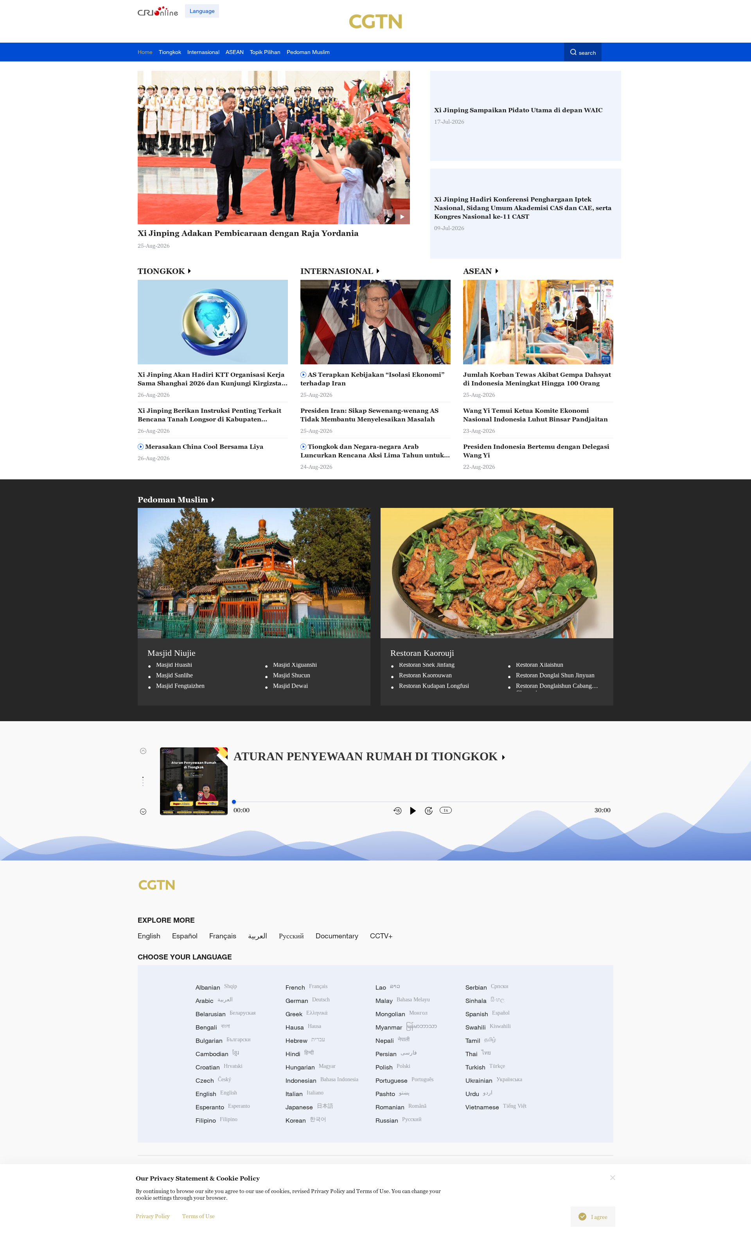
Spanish (487, 1014)
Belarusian (225, 1014)
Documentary (337, 935)
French (306, 987)
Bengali (213, 1027)
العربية (257, 935)
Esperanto (223, 1107)
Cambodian (217, 1054)
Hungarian (311, 1067)
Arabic (214, 1000)
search (587, 52)
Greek (306, 1014)
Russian (399, 1120)
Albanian (216, 987)
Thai (478, 1054)
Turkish (485, 1067)
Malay (403, 1000)
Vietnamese (495, 1107)
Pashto (393, 1094)
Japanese (309, 1107)
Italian (304, 1094)
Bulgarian (223, 1040)
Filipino (216, 1120)
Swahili (488, 1027)
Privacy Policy (153, 1216)
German (308, 1000)
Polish (393, 1067)
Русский (291, 935)
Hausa (303, 1027)
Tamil (480, 1040)
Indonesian (322, 1080)
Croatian (219, 1067)
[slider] (234, 802)
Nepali (393, 1040)
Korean (306, 1120)
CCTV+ (381, 935)
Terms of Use (198, 1216)
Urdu (478, 1094)
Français (222, 935)
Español (185, 935)
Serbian (486, 987)
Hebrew (305, 1040)
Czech (213, 1080)
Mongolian (402, 1014)
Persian (396, 1054)
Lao (388, 987)
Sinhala (485, 1000)
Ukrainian (493, 1080)
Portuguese (404, 1080)
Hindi (300, 1054)
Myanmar (406, 1027)
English (149, 935)
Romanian (401, 1107)
